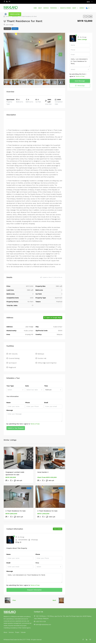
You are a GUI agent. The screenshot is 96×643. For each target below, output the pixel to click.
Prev (14, 600)
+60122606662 (22, 540)
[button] (84, 16)
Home (35, 8)
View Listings (57, 529)
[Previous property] (7, 600)
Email (46, 402)
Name (8, 402)
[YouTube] (91, 639)
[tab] (60, 38)
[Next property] (61, 600)
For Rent (7, 28)
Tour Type (10, 386)
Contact (81, 8)
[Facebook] (83, 639)
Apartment (15, 16)
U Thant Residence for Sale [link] (16, 511)
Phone (27, 402)
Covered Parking (14, 358)
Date (27, 386)
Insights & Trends (65, 8)
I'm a (37, 563)
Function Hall (42, 358)
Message (9, 410)
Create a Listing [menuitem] (15, 14)
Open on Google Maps (53, 317)
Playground (12, 367)
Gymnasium (13, 363)
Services (46, 8)
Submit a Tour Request (16, 428)
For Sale (29, 449)
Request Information (34, 590)
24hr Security (13, 354)
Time (46, 386)
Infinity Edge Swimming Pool (47, 363)
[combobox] (15, 390)
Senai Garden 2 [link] (42, 472)
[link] (18, 458)
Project (61, 449)
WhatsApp (34, 540)
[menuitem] (6, 14)
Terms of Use (35, 424)
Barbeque (41, 354)
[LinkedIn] (87, 639)
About (40, 8)
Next (54, 600)
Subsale (14, 28)
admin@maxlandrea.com (43, 624)
